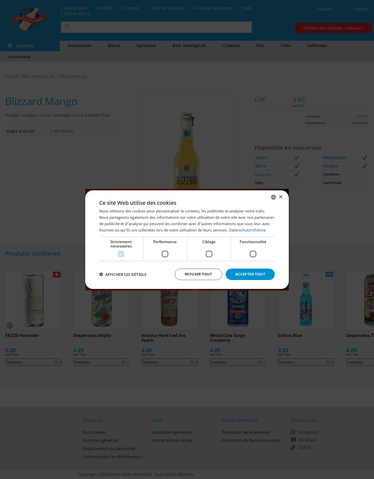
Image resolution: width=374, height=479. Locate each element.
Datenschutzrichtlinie (247, 229)
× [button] (280, 197)
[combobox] (273, 196)
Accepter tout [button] (250, 274)
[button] (122, 274)
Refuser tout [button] (198, 274)
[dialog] (187, 239)
